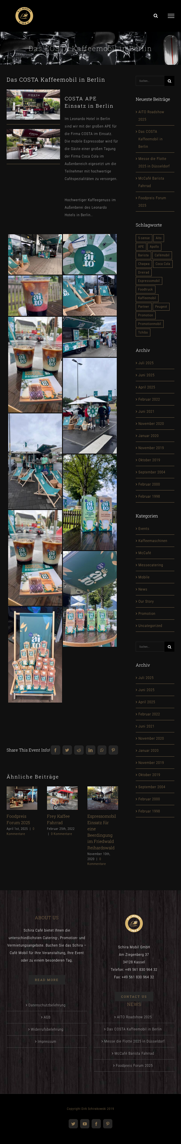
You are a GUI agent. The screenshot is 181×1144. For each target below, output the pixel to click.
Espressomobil (149, 281)
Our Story (146, 601)
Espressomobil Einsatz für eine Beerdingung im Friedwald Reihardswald (101, 792)
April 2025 (146, 387)
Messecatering (150, 565)
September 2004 (151, 472)
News (142, 589)
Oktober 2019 (149, 460)
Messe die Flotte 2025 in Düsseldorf (134, 1041)
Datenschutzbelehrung (47, 1005)
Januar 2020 (148, 435)
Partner (143, 307)
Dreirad (143, 272)
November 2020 (151, 423)
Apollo (154, 247)
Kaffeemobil (147, 298)
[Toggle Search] (156, 15)
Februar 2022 (149, 399)
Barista (143, 255)
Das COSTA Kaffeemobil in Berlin (150, 139)
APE (141, 247)
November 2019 (151, 448)
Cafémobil (162, 255)
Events (143, 528)
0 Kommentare (61, 834)
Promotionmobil (149, 324)
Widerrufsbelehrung (47, 1029)
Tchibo (143, 332)
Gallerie (22, 804)
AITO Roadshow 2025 (134, 1017)
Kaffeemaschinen (152, 540)
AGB (47, 1017)
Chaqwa (144, 264)
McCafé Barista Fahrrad (134, 1053)
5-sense (144, 238)
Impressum (47, 1041)
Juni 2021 (146, 411)
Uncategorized (150, 625)
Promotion (145, 315)
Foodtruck (145, 289)
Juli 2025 (146, 363)
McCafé (144, 553)
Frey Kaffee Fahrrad (61, 792)
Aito (159, 238)
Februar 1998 (149, 496)
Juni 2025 (146, 375)
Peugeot (161, 307)
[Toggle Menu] (171, 16)
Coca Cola (163, 264)
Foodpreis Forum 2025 (21, 792)
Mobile (144, 577)
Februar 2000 (149, 484)
